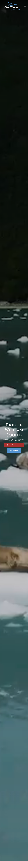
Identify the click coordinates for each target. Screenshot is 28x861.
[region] (14, 430)
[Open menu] (25, 6)
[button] (13, 450)
